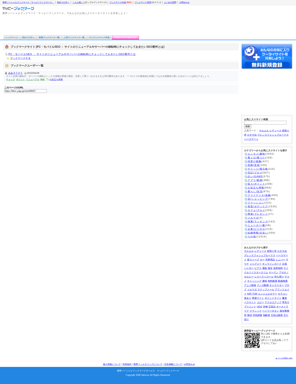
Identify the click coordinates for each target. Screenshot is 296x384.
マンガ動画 (263, 285)
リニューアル (32, 79)
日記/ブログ (255, 172)
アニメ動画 (250, 285)
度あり (247, 298)
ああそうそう (15, 73)
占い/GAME (255, 176)
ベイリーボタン (270, 310)
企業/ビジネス (256, 229)
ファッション (256, 202)
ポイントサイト (273, 298)
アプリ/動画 (255, 180)
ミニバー (280, 259)
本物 (265, 306)
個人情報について (112, 364)
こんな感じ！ (78, 2)
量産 (284, 298)
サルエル (264, 130)
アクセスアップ (273, 302)
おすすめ (252, 134)
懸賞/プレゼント (258, 214)
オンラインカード (271, 263)
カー (262, 259)
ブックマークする (20, 58)
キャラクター (276, 285)
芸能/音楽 (254, 165)
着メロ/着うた (256, 157)
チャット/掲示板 (258, 168)
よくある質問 (170, 2)
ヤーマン (273, 272)
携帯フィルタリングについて (147, 364)
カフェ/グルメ (256, 210)
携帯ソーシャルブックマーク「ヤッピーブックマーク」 (28, 2)
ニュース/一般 (256, 225)
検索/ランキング (258, 221)
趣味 (264, 281)
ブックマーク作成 (117, 2)
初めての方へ (63, 2)
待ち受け (279, 276)
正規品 (272, 306)
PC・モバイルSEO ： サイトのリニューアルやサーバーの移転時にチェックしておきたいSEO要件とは (72, 54)
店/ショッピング (258, 199)
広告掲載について (173, 364)
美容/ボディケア (258, 206)
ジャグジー (256, 263)
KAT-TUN (252, 293)
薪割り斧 (272, 251)
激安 (270, 268)
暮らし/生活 (255, 191)
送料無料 (278, 268)
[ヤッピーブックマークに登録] (267, 57)
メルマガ (253, 217)
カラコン (282, 293)
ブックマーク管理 (143, 2)
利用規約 (127, 364)
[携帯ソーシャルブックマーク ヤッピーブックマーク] (19, 8)
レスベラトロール (264, 276)
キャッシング (254, 281)
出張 (284, 263)
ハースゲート (251, 139)
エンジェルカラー (267, 293)
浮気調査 (257, 315)
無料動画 (272, 281)
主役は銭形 (277, 315)
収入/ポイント (256, 184)
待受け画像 (254, 161)
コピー (260, 302)
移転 (42, 79)
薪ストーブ (253, 259)
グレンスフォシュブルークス (273, 134)
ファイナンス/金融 (259, 195)
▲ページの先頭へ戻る (284, 358)
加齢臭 (266, 315)
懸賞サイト (258, 298)
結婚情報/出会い (258, 232)
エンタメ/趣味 (256, 153)
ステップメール (265, 289)
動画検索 (283, 281)
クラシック (256, 310)
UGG (259, 306)
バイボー (249, 268)
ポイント (20, 79)
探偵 (249, 315)
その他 (252, 236)
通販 (264, 268)
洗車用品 (270, 259)
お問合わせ (184, 2)
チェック (10, 79)
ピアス (258, 268)
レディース (275, 130)
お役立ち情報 (56, 79)
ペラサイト (250, 302)
